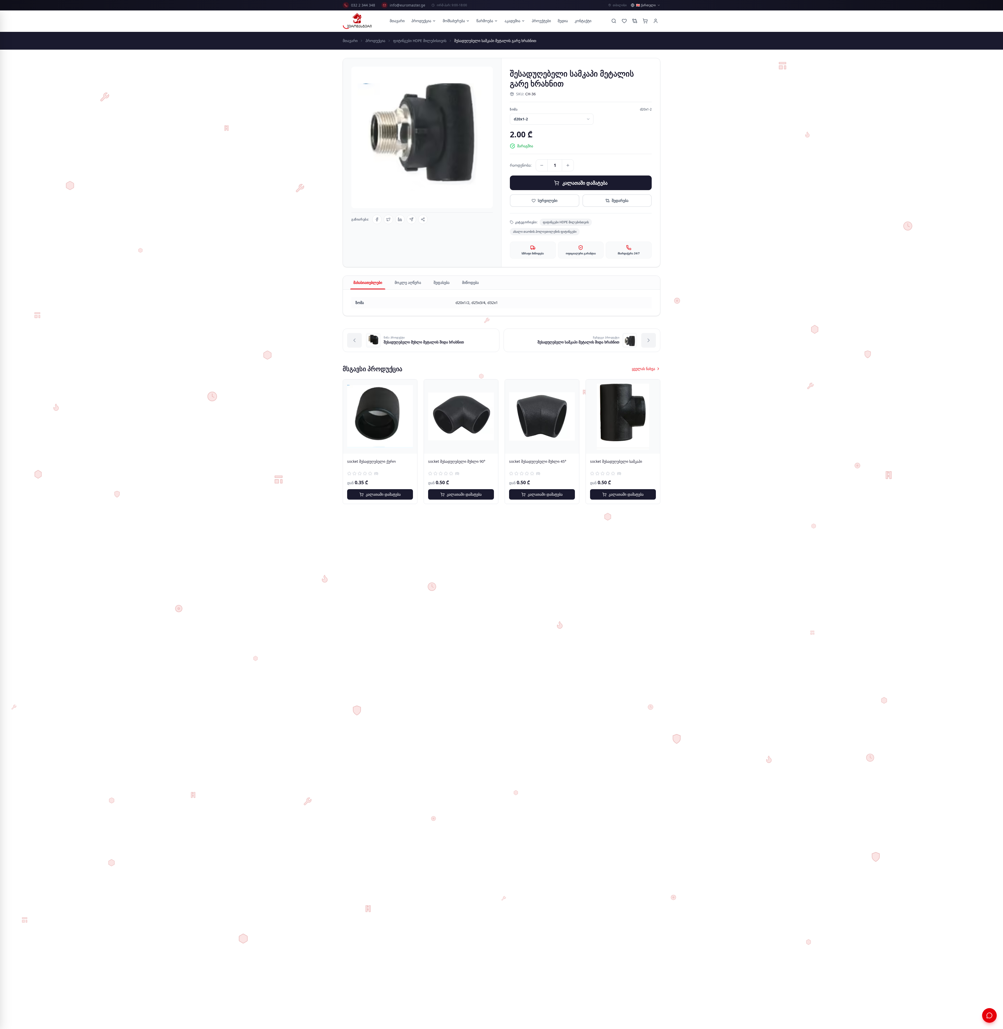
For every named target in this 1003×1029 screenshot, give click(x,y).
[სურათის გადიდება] (422, 137)
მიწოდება (470, 282)
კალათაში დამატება (585, 183)
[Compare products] (634, 21)
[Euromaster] (357, 21)
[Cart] (645, 21)
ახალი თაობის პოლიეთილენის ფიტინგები (544, 231)
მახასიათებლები (367, 282)
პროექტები (541, 20)
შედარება (620, 200)
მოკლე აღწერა (408, 282)
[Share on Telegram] (411, 219)
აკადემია (512, 20)
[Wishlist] (624, 21)
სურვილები (547, 200)
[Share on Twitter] (388, 219)
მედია (563, 20)
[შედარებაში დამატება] (409, 399)
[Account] (655, 21)
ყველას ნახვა (643, 368)
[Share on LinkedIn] (400, 219)
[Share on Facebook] (377, 219)
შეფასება (442, 282)
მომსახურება (454, 20)
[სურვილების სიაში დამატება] (409, 387)
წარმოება (484, 20)
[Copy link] (423, 219)
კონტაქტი (583, 20)
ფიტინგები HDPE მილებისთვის (419, 40)
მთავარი (397, 20)
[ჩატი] (989, 1015)
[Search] (614, 21)
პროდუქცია (421, 20)
